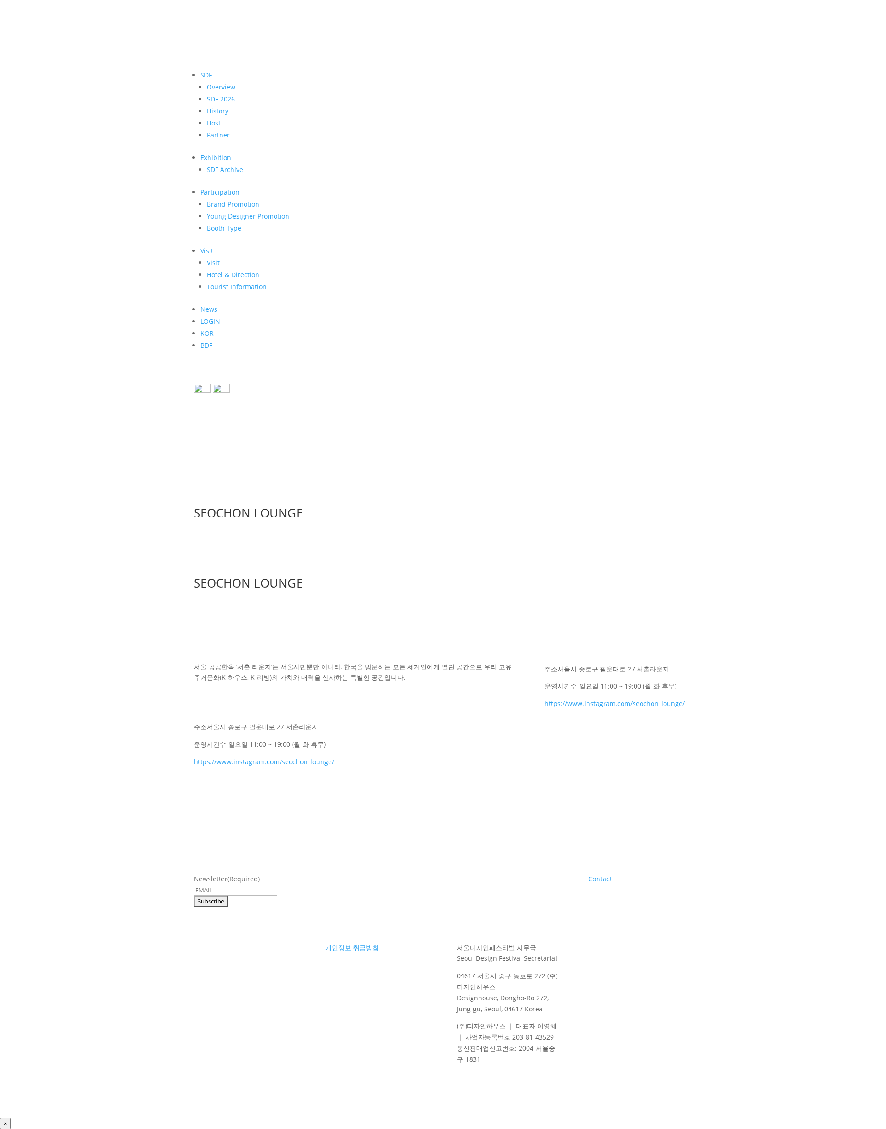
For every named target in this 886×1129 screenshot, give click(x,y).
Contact (600, 878)
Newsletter (227, 878)
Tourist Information (237, 286)
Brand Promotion (233, 204)
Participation (219, 192)
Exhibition (215, 157)
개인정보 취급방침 (352, 947)
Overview (221, 87)
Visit (206, 250)
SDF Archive (225, 169)
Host (214, 123)
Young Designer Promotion (248, 216)
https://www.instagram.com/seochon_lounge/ (264, 761)
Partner (218, 135)
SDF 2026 (221, 99)
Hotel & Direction (233, 274)
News (208, 309)
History (217, 111)
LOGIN (210, 321)
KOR (207, 333)
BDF (206, 345)
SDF (206, 75)
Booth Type (224, 228)
